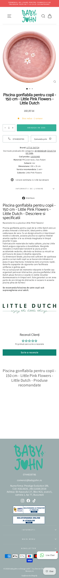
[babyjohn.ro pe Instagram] (22, 500)
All (36, 151)
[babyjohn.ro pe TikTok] (34, 500)
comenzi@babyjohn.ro (29, 480)
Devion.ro (29, 571)
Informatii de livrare (30, 189)
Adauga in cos (12, 427)
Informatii (28, 530)
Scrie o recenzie (29, 352)
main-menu (28, 539)
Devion (38, 568)
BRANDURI (42, 151)
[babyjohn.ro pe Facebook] (28, 500)
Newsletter (28, 548)
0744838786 (29, 474)
